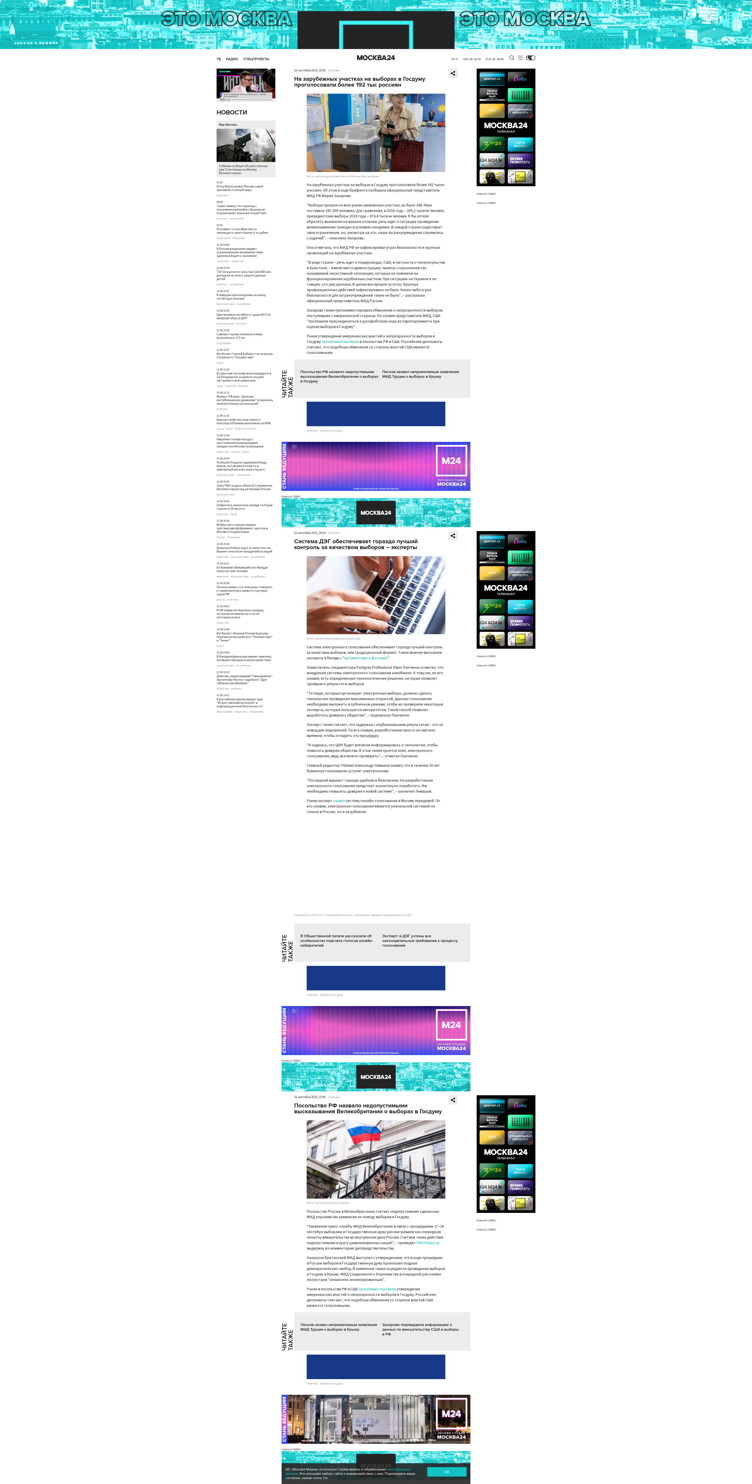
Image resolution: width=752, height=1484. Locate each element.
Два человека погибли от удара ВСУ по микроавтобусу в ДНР (244, 316)
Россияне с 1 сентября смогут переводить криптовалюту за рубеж (242, 231)
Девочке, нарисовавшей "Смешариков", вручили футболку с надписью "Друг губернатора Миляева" (245, 679)
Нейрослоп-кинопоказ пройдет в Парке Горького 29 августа (245, 507)
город (220, 428)
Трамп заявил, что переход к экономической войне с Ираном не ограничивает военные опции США (241, 209)
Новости (232, 112)
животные (223, 557)
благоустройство (245, 428)
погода (235, 451)
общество (238, 238)
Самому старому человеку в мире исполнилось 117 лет (239, 336)
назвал (339, 801)
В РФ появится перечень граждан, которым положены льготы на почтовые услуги (240, 613)
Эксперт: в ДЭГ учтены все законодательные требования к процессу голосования (420, 941)
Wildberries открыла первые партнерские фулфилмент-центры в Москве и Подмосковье (242, 528)
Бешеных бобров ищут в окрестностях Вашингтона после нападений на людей (244, 550)
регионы (241, 323)
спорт (220, 362)
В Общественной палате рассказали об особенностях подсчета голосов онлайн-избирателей (336, 941)
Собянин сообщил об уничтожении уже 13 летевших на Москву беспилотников (243, 169)
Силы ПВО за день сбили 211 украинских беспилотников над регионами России (244, 487)
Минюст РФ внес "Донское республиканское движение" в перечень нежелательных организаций (245, 400)
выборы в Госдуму (331, 430)
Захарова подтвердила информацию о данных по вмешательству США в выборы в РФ (420, 1329)
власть (221, 599)
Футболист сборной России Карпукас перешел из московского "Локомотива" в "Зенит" (244, 637)
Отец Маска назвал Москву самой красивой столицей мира (240, 188)
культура (222, 514)
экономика (233, 537)
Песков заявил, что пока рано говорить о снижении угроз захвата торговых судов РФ (244, 590)
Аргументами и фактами (365, 658)
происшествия (225, 304)
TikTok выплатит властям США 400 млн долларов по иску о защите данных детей (244, 275)
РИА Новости (427, 1243)
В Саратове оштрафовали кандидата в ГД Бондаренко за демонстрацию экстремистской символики (244, 377)
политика (222, 195)
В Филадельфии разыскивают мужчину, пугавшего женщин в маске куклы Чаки (244, 658)
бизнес (221, 537)
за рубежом (237, 218)
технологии (223, 238)
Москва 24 (376, 58)
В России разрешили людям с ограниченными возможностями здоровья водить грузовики (239, 252)
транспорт (223, 261)
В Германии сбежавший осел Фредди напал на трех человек (242, 569)
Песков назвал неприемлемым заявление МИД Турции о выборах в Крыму (420, 374)
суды (220, 386)
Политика (334, 71)
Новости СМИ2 (291, 496)
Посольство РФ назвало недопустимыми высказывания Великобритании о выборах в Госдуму (339, 377)
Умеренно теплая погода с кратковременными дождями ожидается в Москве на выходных (240, 443)
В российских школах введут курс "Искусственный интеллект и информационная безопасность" (240, 702)
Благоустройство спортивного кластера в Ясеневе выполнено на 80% (244, 421)
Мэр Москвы (228, 125)
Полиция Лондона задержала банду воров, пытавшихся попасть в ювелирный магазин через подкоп (242, 466)
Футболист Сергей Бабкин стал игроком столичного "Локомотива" (245, 356)
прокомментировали (340, 341)
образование (225, 711)
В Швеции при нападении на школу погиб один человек (241, 297)
